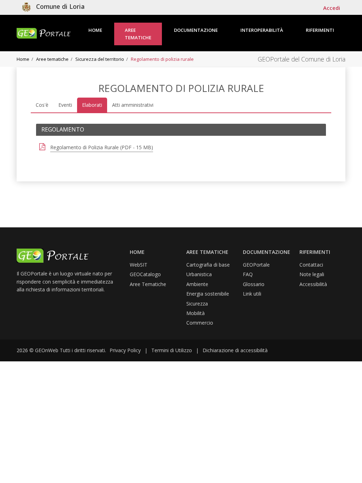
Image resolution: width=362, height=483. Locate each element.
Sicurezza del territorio (99, 59)
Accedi (331, 7)
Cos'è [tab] (42, 104)
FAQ (248, 274)
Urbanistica (199, 274)
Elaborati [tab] (92, 104)
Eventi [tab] (65, 104)
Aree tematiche (138, 34)
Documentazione (196, 30)
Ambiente (197, 284)
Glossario (253, 284)
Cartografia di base (208, 264)
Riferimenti (320, 30)
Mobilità (195, 313)
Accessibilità (313, 284)
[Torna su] (348, 469)
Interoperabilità (261, 30)
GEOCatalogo (145, 274)
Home (95, 30)
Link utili (252, 293)
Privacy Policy (125, 350)
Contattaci (311, 264)
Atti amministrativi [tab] (132, 104)
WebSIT (138, 264)
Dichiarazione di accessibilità (235, 350)
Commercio (199, 322)
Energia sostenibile (207, 293)
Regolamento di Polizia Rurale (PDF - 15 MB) (101, 147)
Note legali (311, 274)
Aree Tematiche (148, 284)
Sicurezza (197, 303)
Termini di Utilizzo (171, 350)
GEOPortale (256, 264)
